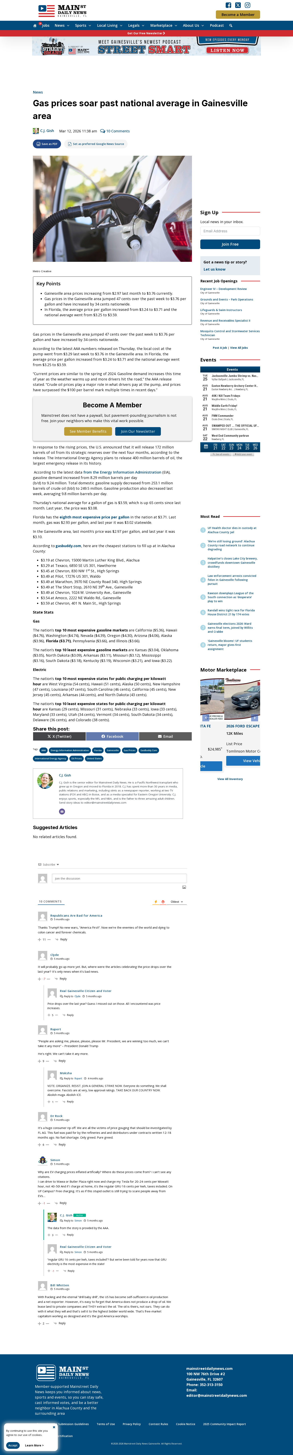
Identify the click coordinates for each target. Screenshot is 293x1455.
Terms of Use (106, 1424)
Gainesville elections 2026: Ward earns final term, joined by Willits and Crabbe (230, 628)
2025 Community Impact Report (224, 1424)
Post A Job (220, 348)
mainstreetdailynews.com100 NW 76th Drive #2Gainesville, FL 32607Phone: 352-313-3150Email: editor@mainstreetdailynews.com (216, 1382)
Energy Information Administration (70, 750)
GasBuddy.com (149, 750)
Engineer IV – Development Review (223, 289)
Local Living (107, 25)
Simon (78, 1220)
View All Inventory (230, 779)
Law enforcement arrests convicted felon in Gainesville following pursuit (232, 580)
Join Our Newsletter (138, 431)
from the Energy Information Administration (122, 472)
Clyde (78, 996)
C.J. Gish (47, 130)
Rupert (78, 1078)
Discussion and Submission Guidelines (63, 1424)
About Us (191, 25)
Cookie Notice (185, 1424)
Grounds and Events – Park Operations (226, 299)
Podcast (217, 25)
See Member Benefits (88, 431)
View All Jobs (239, 348)
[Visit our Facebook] (228, 5)
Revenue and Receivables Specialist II (225, 320)
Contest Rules (158, 1424)
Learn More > (34, 1445)
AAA (43, 750)
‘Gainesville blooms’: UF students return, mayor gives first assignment (230, 645)
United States (94, 758)
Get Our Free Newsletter (144, 33)
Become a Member (238, 14)
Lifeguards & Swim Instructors (221, 310)
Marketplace (161, 25)
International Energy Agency (50, 758)
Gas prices (129, 750)
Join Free (230, 244)
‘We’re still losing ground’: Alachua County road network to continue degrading (231, 545)
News (60, 25)
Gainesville (113, 750)
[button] (205, 717)
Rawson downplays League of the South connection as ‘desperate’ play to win (231, 597)
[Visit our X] (238, 5)
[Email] (62, 812)
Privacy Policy (132, 1424)
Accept (13, 1445)
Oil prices (76, 758)
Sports (80, 25)
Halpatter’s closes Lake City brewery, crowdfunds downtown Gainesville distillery (233, 562)
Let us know (214, 269)
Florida (98, 750)
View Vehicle (230, 768)
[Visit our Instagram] (247, 5)
